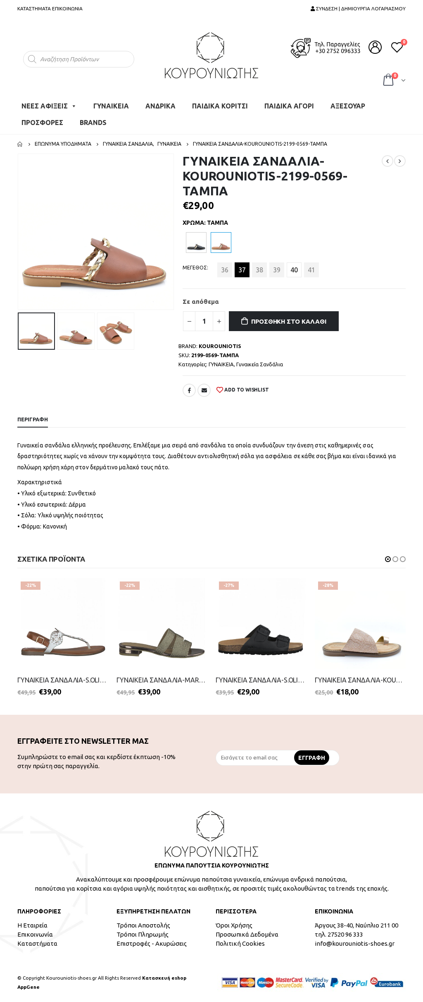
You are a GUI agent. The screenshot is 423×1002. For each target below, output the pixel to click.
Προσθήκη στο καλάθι (288, 321)
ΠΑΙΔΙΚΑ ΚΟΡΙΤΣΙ (220, 106)
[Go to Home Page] (20, 144)
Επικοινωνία (35, 934)
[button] (388, 559)
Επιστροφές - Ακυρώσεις (151, 943)
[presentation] (19, 232)
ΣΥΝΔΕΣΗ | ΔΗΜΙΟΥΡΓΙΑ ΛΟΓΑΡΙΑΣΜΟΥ (360, 8)
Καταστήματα (37, 943)
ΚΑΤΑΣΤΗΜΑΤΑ (34, 8)
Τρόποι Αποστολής (143, 925)
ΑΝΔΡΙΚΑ (160, 106)
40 (294, 270)
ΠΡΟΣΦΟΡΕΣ (42, 122)
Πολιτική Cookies (240, 943)
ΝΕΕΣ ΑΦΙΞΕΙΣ (44, 106)
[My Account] (375, 47)
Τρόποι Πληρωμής (142, 934)
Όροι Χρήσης (234, 925)
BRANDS (93, 122)
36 (224, 270)
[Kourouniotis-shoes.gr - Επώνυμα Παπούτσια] (211, 55)
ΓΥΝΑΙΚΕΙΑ (111, 106)
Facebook (189, 390)
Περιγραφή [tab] (32, 419)
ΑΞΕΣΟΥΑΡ (347, 106)
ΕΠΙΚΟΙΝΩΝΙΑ (67, 8)
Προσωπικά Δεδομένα (247, 934)
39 (276, 270)
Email (204, 390)
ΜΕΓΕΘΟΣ (195, 267)
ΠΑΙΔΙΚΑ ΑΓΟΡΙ (289, 106)
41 (311, 270)
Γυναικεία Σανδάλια (259, 364)
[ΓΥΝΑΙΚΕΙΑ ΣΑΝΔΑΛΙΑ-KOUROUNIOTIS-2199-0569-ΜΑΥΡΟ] (196, 242)
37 (242, 270)
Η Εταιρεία (32, 925)
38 (259, 270)
